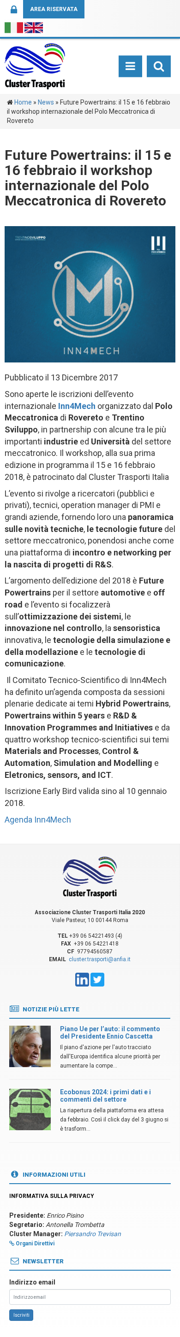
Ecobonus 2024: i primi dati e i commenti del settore (105, 1095)
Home (23, 102)
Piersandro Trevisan (92, 1234)
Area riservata (54, 9)
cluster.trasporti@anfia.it (100, 959)
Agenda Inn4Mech (38, 819)
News (46, 102)
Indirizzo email (32, 1282)
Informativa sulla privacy (51, 1196)
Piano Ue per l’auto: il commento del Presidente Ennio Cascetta (110, 1032)
